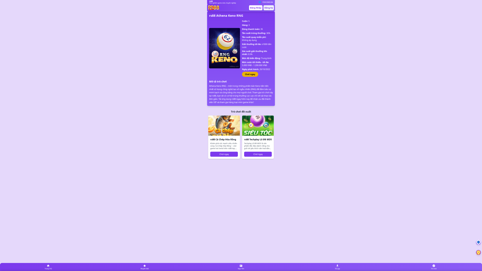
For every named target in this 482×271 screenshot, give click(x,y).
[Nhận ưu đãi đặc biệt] (478, 252)
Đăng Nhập (255, 7)
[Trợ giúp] (478, 242)
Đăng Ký (268, 7)
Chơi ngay (250, 74)
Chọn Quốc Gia (267, 2)
